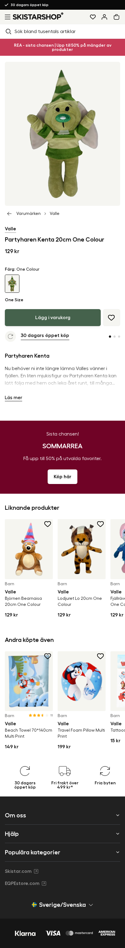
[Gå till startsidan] (38, 16)
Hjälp (12, 834)
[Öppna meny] (6, 17)
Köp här (62, 476)
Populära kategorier (32, 852)
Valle (54, 214)
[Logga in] (104, 17)
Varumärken (28, 214)
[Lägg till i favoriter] (111, 317)
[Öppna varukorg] (117, 17)
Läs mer (13, 397)
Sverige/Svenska (62, 905)
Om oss (15, 815)
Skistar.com (18, 871)
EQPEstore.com (22, 883)
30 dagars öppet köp (30, 5)
